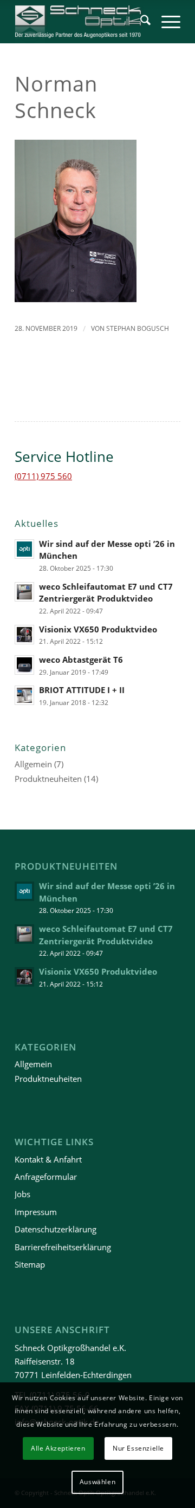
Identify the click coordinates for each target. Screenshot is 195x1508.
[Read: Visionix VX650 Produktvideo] (24, 634)
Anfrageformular (46, 1176)
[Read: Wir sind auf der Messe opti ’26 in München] (24, 549)
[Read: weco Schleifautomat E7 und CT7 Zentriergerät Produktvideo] (24, 592)
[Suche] (140, 21)
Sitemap (30, 1264)
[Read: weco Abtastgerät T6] (24, 665)
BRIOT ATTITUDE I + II (82, 689)
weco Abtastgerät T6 (81, 659)
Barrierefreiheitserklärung (63, 1247)
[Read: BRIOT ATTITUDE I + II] (24, 695)
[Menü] (165, 21)
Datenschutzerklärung (55, 1229)
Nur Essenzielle (138, 1448)
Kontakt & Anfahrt (48, 1159)
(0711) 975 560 (43, 476)
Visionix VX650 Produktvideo (98, 629)
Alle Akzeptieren (58, 1448)
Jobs (22, 1194)
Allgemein (33, 764)
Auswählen (97, 1481)
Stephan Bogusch (137, 328)
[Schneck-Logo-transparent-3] (81, 21)
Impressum (36, 1211)
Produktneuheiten (48, 778)
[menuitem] (140, 21)
